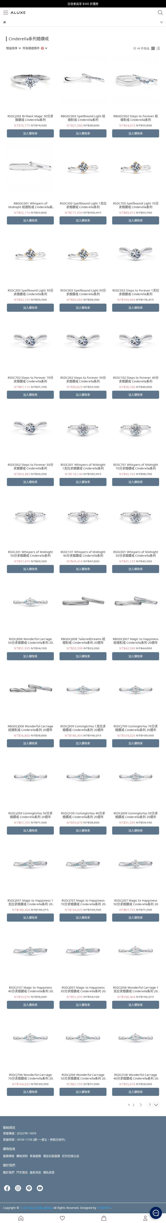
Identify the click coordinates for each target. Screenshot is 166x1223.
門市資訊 (22, 1172)
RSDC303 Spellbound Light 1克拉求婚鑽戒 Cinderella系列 (83, 205)
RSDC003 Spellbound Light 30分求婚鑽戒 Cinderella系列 (83, 292)
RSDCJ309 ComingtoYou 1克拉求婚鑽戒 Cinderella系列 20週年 (83, 728)
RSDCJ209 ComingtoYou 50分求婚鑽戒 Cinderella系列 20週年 (30, 815)
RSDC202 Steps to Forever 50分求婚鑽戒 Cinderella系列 (83, 379)
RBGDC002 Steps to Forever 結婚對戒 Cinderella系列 (135, 117)
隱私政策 (48, 1172)
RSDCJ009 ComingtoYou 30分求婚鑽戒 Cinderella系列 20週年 (136, 815)
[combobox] (13, 48)
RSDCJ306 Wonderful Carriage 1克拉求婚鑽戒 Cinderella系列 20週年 (136, 989)
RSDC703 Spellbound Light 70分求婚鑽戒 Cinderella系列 (136, 205)
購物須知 (22, 1156)
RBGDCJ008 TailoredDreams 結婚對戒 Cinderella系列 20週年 (83, 640)
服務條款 (8, 1156)
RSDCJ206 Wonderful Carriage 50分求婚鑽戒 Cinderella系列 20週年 (83, 1076)
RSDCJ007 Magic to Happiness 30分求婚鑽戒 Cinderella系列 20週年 (83, 989)
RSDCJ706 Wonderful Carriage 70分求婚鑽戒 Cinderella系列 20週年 (30, 1076)
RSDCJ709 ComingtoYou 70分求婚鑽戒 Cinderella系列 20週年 (136, 728)
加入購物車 (30, 133)
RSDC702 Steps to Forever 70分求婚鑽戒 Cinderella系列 (30, 379)
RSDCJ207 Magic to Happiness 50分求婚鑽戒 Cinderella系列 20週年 (135, 902)
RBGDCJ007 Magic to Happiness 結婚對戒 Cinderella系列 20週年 (136, 640)
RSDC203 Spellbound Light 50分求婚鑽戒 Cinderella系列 (30, 292)
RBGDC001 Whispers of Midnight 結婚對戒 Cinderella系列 (30, 205)
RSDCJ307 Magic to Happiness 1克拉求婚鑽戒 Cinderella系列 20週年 (30, 902)
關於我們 (8, 1172)
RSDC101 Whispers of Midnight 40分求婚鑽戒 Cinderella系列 (83, 553)
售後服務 (35, 1156)
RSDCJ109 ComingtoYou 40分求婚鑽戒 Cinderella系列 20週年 (83, 815)
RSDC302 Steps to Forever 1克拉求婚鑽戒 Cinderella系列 (135, 292)
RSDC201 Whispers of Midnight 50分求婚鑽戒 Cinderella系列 (30, 553)
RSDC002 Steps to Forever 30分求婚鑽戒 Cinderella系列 (30, 466)
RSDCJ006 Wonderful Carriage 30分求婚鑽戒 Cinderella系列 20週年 (30, 640)
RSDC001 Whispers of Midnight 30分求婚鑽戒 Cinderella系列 (135, 553)
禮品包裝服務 (51, 1156)
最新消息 (35, 1172)
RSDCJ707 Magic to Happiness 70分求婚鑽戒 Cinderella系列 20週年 (83, 902)
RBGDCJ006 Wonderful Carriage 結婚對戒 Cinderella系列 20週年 (30, 728)
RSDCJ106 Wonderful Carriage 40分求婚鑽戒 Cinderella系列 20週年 (135, 1076)
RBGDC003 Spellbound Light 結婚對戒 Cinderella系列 (83, 117)
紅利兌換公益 (70, 1156)
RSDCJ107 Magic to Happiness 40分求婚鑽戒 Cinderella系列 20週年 (30, 989)
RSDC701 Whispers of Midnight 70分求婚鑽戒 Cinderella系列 (135, 466)
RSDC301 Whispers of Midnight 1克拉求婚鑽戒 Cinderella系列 (83, 466)
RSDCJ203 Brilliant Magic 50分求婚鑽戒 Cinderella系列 (30, 117)
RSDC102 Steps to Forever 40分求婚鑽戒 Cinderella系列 (136, 379)
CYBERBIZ (104, 1208)
